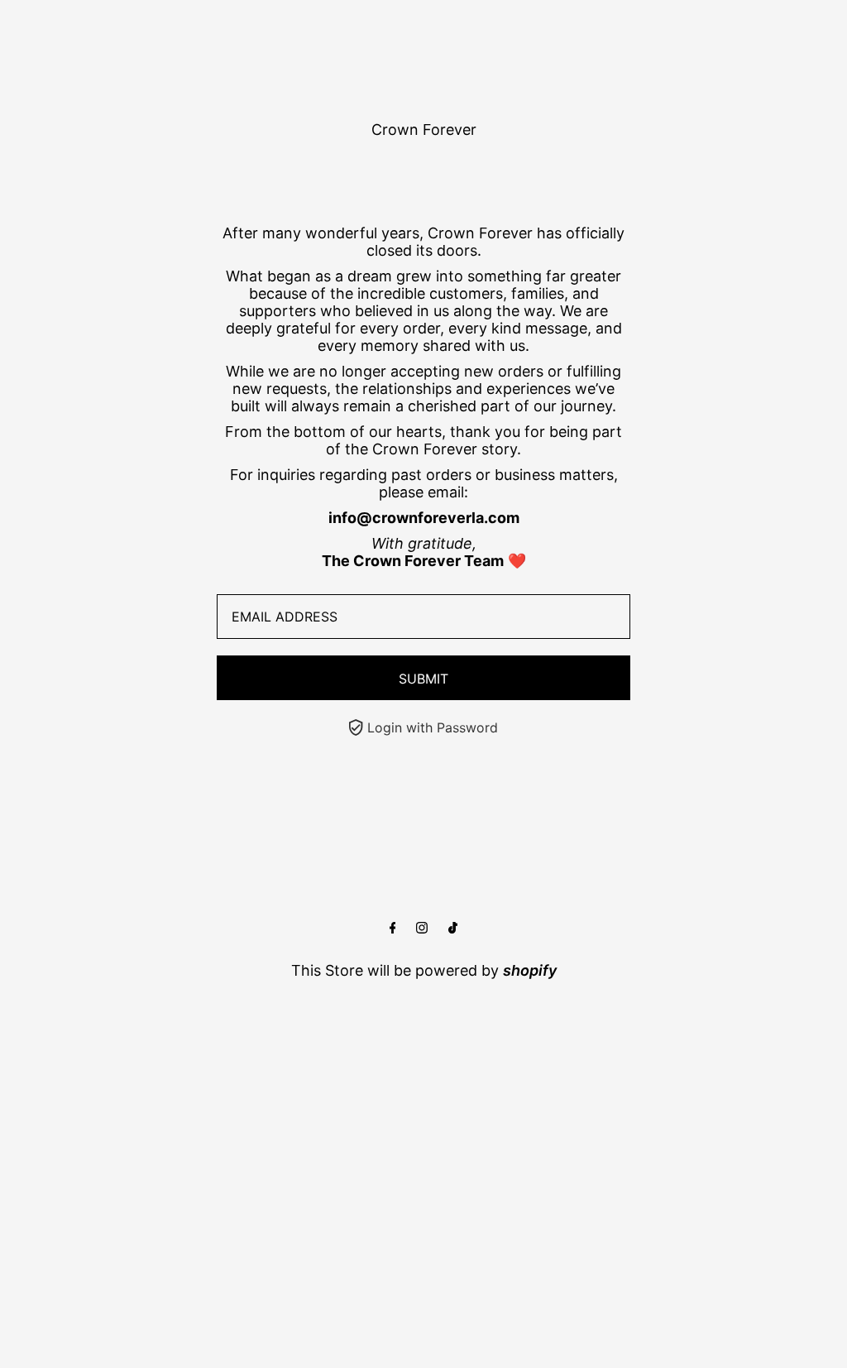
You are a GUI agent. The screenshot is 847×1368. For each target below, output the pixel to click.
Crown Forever (423, 129)
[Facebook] (393, 928)
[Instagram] (422, 928)
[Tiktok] (452, 928)
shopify (530, 970)
